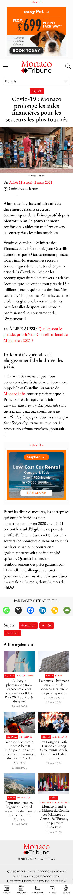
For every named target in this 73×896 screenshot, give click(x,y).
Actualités (28, 625)
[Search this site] (68, 66)
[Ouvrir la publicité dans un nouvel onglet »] (36, 31)
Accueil (7, 892)
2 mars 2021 (43, 182)
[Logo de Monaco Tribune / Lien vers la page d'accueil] (36, 66)
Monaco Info (14, 393)
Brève (37, 91)
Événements (59, 736)
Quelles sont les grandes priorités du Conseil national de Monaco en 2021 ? (36, 334)
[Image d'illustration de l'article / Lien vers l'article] (19, 722)
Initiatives (25, 736)
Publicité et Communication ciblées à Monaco (36, 883)
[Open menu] (5, 64)
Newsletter (37, 892)
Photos (46, 736)
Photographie (25, 675)
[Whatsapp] (6, 610)
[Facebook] (30, 610)
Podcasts (66, 892)
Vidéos (52, 892)
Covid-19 (12, 632)
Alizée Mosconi (20, 182)
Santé (58, 675)
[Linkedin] (42, 610)
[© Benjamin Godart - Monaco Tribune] (53, 661)
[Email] (67, 610)
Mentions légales (52, 871)
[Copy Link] (54, 610)
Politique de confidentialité (36, 876)
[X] (18, 610)
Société (46, 625)
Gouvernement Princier (54, 802)
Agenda (10, 675)
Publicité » (36, 445)
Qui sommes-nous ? (21, 871)
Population (24, 797)
